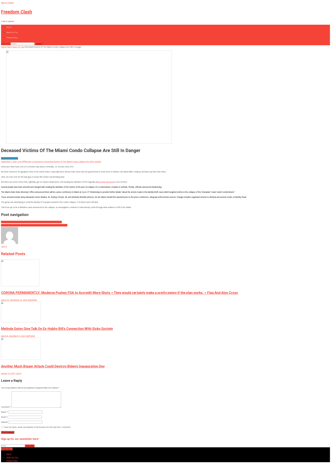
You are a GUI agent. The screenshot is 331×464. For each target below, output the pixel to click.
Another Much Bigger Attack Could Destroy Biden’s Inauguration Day (53, 366)
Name (4, 412)
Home (8, 27)
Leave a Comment (63, 161)
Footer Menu (7, 449)
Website (4, 422)
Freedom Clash (16, 12)
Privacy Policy (12, 38)
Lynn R (20, 161)
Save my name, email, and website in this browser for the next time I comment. (37, 427)
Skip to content (7, 2)
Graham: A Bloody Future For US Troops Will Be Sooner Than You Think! (31, 222)
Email (4, 417)
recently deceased (106, 182)
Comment (6, 407)
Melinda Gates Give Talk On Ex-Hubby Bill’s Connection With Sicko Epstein (57, 329)
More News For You (9, 158)
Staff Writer (32, 300)
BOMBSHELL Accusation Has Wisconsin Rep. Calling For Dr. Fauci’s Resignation (34, 225)
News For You (12, 32)
